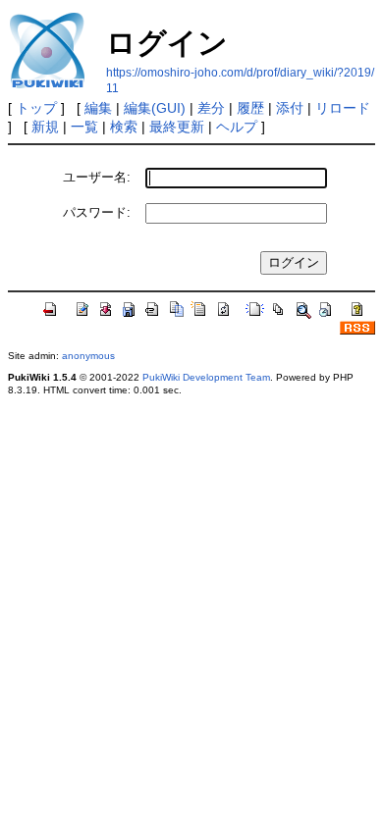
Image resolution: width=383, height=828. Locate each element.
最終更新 (176, 126)
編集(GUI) (155, 108)
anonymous (88, 355)
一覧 (84, 126)
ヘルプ (236, 126)
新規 (45, 126)
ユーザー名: (97, 177)
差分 (211, 108)
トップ (36, 108)
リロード (342, 108)
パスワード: (97, 212)
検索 (123, 126)
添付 (289, 108)
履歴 (250, 108)
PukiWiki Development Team (206, 377)
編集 (98, 108)
